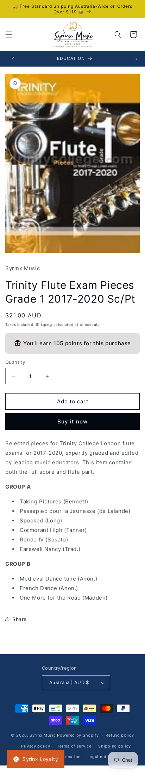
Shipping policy (114, 746)
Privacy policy (35, 746)
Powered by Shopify (78, 735)
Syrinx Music (43, 735)
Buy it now (72, 421)
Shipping (44, 324)
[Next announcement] (136, 59)
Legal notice (100, 756)
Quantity (15, 362)
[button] (9, 34)
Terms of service (74, 746)
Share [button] (19, 619)
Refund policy (120, 735)
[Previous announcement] (13, 59)
